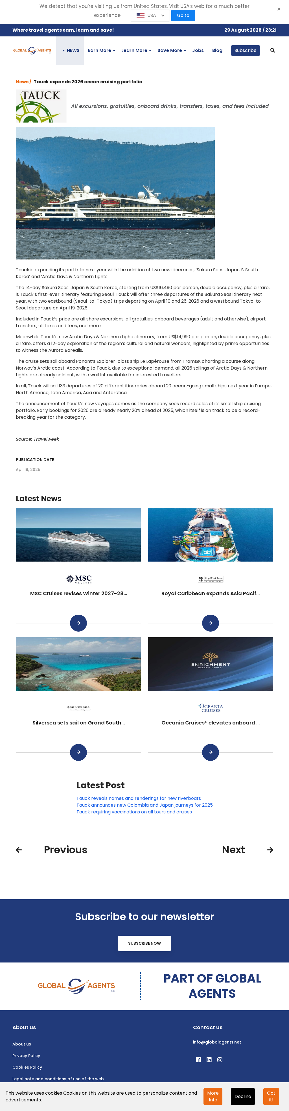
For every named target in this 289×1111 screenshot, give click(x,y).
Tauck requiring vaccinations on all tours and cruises (134, 812)
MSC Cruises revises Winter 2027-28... (78, 593)
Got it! (271, 1096)
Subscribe (246, 50)
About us (21, 1044)
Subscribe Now (144, 943)
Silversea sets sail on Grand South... (78, 722)
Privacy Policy (26, 1055)
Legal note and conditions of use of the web (58, 1079)
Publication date (35, 459)
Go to (183, 15)
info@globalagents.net (217, 1042)
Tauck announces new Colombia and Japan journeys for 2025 (144, 805)
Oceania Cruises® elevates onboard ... (210, 722)
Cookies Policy (27, 1067)
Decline (243, 1096)
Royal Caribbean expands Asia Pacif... (210, 593)
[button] (150, 15)
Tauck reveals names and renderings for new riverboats (138, 798)
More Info (213, 1096)
